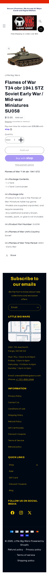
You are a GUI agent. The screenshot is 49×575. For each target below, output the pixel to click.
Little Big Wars (22, 541)
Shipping (8, 121)
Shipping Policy (15, 415)
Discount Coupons (17, 434)
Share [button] (13, 255)
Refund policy (14, 447)
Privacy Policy (15, 396)
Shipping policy (25, 560)
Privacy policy (33, 549)
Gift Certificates (16, 428)
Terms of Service (16, 441)
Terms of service (26, 555)
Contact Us (13, 402)
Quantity (9, 134)
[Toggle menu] (37, 464)
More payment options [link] (24, 165)
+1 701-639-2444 (25, 379)
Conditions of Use (16, 409)
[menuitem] (24, 465)
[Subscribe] (37, 307)
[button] (4, 26)
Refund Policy (14, 422)
